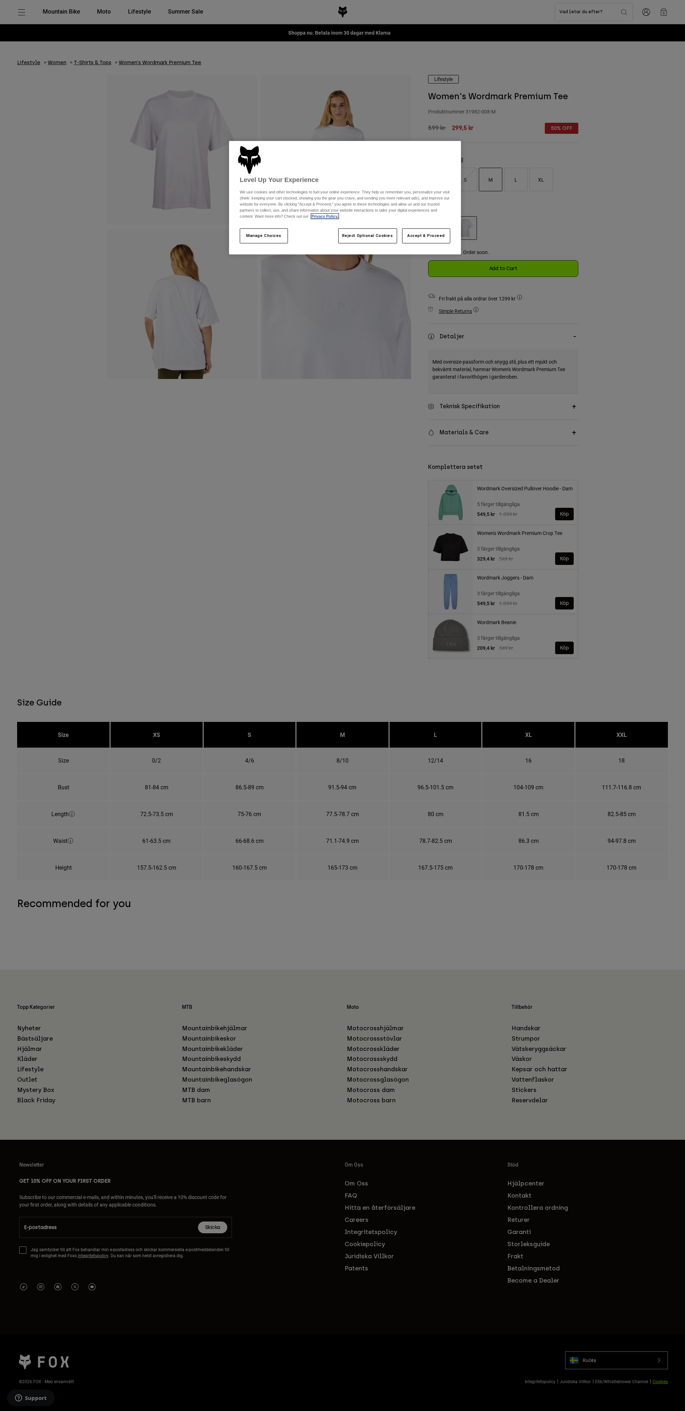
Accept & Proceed (426, 235)
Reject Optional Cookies (367, 235)
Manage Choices (263, 235)
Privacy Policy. (324, 216)
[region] (345, 197)
